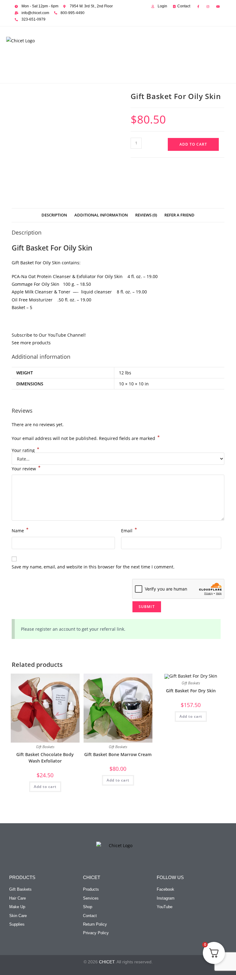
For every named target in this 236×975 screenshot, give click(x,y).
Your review (26, 468)
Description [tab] (54, 215)
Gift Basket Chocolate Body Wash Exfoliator (45, 757)
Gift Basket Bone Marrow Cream (117, 754)
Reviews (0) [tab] (146, 215)
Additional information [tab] (101, 215)
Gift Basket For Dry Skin (191, 691)
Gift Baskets (45, 746)
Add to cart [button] (45, 786)
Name (20, 530)
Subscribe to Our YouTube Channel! (49, 335)
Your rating (25, 450)
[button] (225, 41)
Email (129, 530)
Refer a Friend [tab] (179, 215)
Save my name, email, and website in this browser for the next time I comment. (93, 567)
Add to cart (193, 144)
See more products (31, 343)
